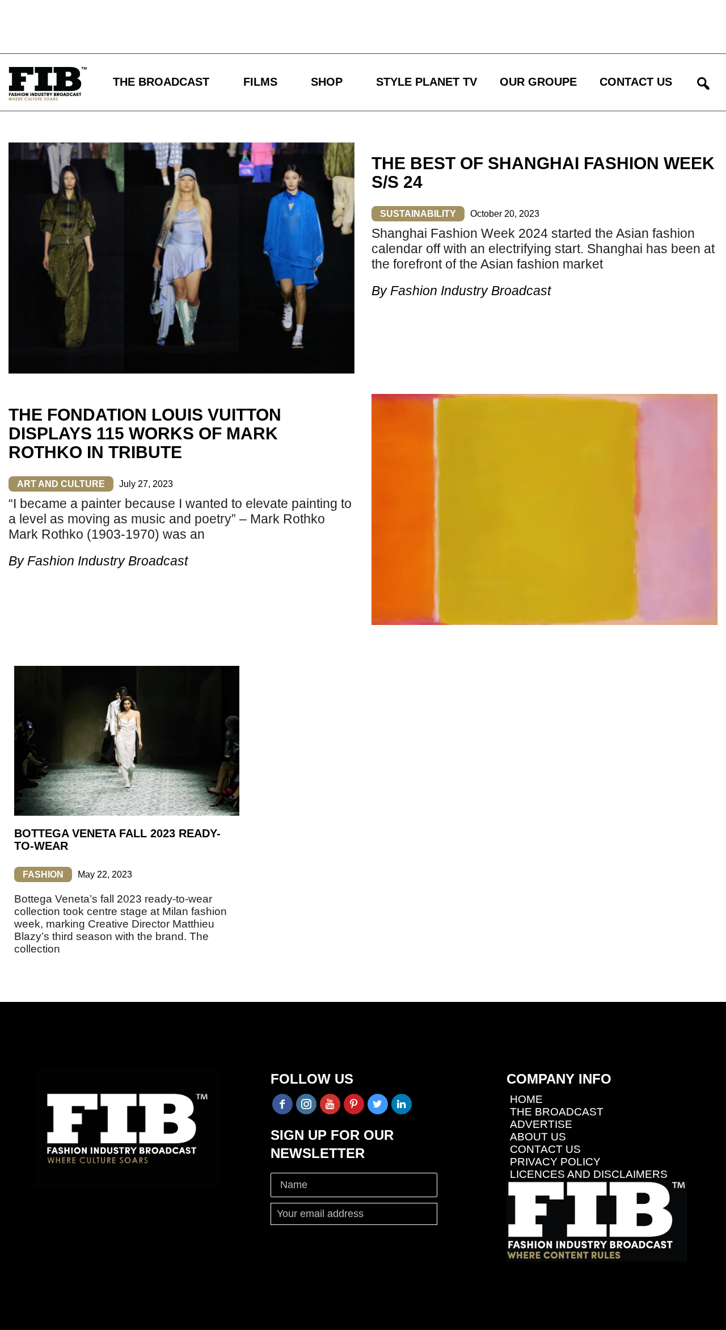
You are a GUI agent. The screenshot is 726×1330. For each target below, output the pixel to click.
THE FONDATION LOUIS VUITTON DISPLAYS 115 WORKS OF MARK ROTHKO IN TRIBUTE (145, 433)
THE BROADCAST (161, 81)
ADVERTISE (541, 1124)
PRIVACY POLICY (555, 1162)
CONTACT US (636, 81)
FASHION (43, 874)
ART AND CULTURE (61, 484)
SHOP (327, 81)
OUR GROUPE (538, 81)
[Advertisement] (332, 25)
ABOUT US (538, 1137)
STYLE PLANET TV (426, 81)
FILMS (260, 81)
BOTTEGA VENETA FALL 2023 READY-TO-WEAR (117, 839)
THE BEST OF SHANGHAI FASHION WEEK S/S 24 (543, 172)
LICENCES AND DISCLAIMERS (589, 1174)
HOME (526, 1099)
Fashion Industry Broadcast (470, 290)
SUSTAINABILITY (418, 214)
